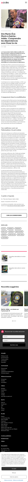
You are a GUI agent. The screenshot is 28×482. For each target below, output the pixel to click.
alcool (3, 228)
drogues (11, 231)
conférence (10, 228)
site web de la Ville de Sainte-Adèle (15, 205)
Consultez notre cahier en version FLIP (17, 268)
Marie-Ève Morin (19, 231)
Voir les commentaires (14, 215)
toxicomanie (4, 237)
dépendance (17, 228)
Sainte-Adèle (20, 234)
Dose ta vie (4, 231)
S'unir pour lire (12, 234)
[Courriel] (5, 46)
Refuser (14, 473)
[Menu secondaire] (26, 2)
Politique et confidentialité (18, 480)
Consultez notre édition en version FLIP (17, 257)
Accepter (14, 468)
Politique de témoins (8, 480)
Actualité (3, 290)
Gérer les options (14, 477)
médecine (4, 234)
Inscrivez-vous (14, 345)
